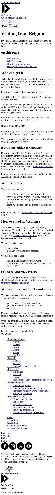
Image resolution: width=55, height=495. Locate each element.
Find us (16, 363)
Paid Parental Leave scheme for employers (32, 380)
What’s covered (14, 61)
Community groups (16, 383)
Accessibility (13, 422)
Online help (21, 17)
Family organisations (22, 393)
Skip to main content (10, 2)
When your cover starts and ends (22, 66)
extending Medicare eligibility (15, 282)
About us (17, 342)
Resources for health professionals (28, 412)
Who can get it (14, 58)
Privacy (10, 417)
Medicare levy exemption (33, 174)
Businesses (13, 369)
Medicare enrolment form (25, 235)
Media (16, 352)
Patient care (18, 402)
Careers (16, 344)
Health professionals (17, 396)
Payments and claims (22, 404)
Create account (8, 17)
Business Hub (19, 377)
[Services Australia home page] (6, 12)
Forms (16, 347)
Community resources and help (27, 388)
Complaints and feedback (24, 366)
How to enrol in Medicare (19, 64)
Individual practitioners (23, 410)
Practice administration (23, 407)
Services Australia (16, 339)
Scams (16, 350)
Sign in (7, 15)
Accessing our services (17, 428)
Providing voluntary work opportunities (31, 391)
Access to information (17, 425)
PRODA (17, 374)
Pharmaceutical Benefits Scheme (37, 212)
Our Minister (19, 355)
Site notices (12, 420)
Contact (11, 358)
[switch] (10, 23)
